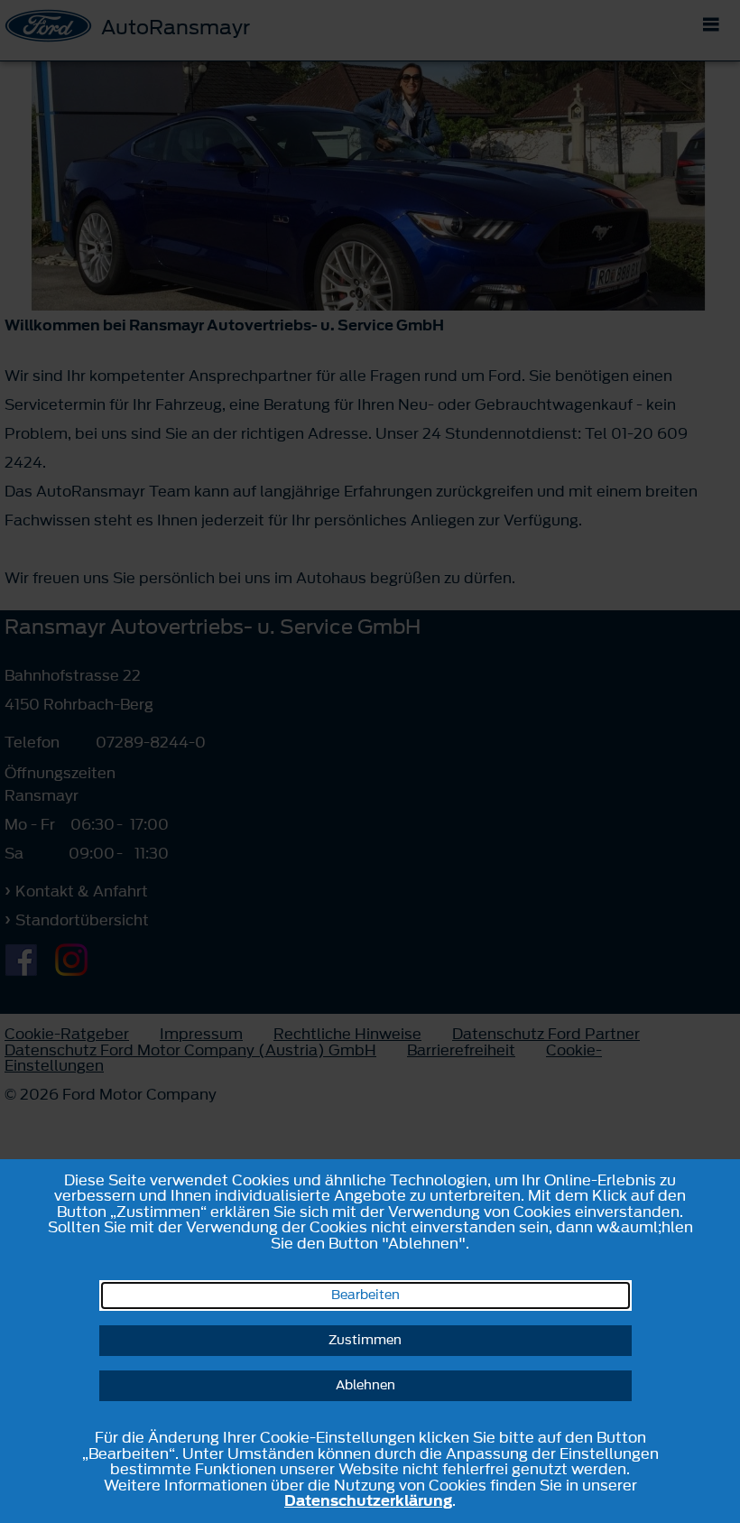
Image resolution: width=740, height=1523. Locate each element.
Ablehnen (365, 1385)
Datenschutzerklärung (368, 1500)
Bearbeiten (365, 1295)
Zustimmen (365, 1340)
